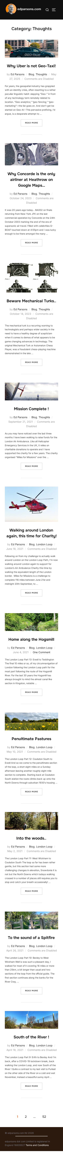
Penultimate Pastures (31, 738)
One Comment (41, 652)
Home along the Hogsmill (31, 639)
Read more (33, 122)
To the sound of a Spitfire (31, 937)
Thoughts (41, 74)
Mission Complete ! (31, 408)
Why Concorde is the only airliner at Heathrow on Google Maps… (31, 179)
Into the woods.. (31, 838)
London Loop (44, 544)
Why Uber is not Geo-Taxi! (31, 66)
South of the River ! (31, 1037)
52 (44, 1117)
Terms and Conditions (37, 1145)
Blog (31, 74)
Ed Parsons (17, 74)
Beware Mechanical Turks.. (31, 301)
